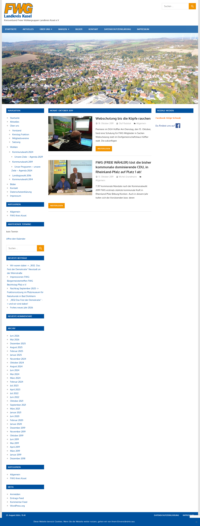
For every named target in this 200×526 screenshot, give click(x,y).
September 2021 (18, 404)
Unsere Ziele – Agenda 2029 (28, 156)
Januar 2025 (16, 354)
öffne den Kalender (15, 238)
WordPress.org (17, 505)
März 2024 (15, 378)
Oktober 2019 (16, 435)
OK (138, 521)
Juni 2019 (14, 439)
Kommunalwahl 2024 (22, 152)
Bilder (78, 29)
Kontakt (93, 29)
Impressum (143, 29)
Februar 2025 (16, 351)
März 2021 (15, 408)
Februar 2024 (16, 381)
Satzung (16, 142)
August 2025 (16, 347)
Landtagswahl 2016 (21, 175)
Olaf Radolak (125, 123)
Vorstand (16, 130)
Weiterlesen (104, 148)
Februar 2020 (16, 420)
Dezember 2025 (18, 343)
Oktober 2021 (16, 401)
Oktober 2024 (17, 362)
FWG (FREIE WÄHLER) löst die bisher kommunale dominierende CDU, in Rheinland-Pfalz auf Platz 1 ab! (123, 167)
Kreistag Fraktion (20, 134)
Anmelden (15, 494)
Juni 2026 (14, 335)
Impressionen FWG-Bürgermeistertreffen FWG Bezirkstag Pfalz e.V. (20, 280)
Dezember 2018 (17, 458)
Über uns (45, 29)
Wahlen (62, 29)
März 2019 (15, 450)
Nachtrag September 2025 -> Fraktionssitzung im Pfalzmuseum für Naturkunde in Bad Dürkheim (25, 292)
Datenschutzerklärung (117, 29)
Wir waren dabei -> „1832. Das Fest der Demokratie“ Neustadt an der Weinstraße (24, 269)
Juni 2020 (14, 416)
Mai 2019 (14, 443)
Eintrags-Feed (17, 498)
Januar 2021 (15, 412)
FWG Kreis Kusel (18, 215)
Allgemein (141, 123)
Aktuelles (28, 29)
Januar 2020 (16, 424)
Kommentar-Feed (18, 502)
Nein (143, 521)
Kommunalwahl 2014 (22, 179)
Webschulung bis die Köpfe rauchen (123, 118)
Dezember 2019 (17, 427)
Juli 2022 (14, 393)
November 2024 (18, 358)
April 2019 (15, 447)
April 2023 (15, 389)
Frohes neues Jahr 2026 (21, 307)
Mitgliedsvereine (20, 138)
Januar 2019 (15, 454)
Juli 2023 (14, 385)
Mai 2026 (14, 339)
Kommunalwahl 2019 (22, 161)
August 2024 (16, 366)
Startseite (11, 29)
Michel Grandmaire (128, 176)
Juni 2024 (14, 370)
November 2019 (18, 431)
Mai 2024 (14, 374)
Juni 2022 (14, 397)
